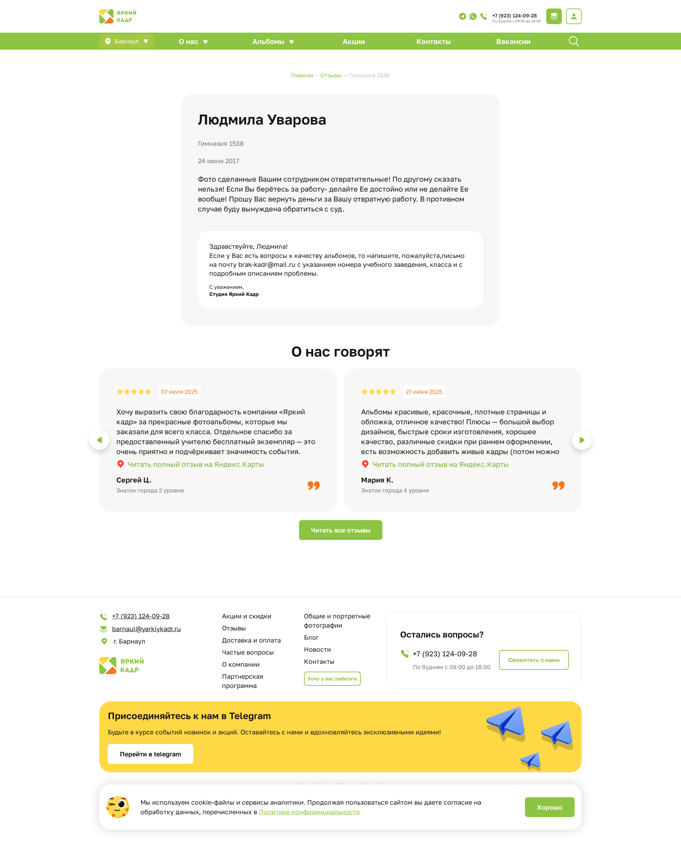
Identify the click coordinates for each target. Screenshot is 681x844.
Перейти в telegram (150, 754)
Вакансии (513, 41)
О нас (188, 41)
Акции (354, 41)
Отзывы (234, 628)
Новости (317, 649)
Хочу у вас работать (332, 678)
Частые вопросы (248, 652)
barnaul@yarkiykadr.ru (146, 629)
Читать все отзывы (340, 530)
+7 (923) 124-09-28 (514, 15)
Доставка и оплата (251, 640)
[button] (99, 440)
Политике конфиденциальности (309, 812)
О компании (241, 664)
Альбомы (268, 41)
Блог (311, 637)
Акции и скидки (246, 616)
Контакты (433, 41)
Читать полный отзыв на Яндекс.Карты (196, 464)
